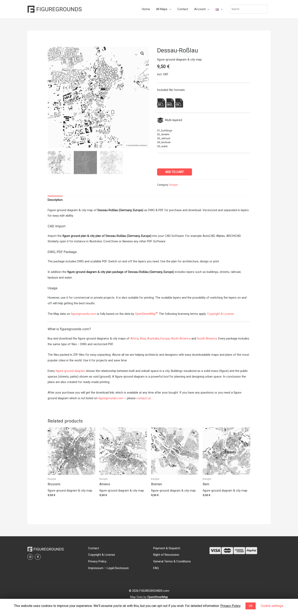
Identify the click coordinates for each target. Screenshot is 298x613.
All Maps (152, 9)
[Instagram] (30, 557)
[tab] (55, 200)
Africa (134, 338)
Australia (153, 338)
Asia (143, 338)
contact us (143, 398)
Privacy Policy (230, 606)
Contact (173, 9)
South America (207, 338)
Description (55, 200)
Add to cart (174, 172)
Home (137, 9)
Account (190, 9)
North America (181, 338)
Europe (173, 184)
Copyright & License (220, 314)
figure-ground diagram (70, 371)
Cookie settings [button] (272, 606)
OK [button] (250, 606)
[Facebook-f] (38, 557)
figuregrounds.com (83, 314)
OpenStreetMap (146, 314)
